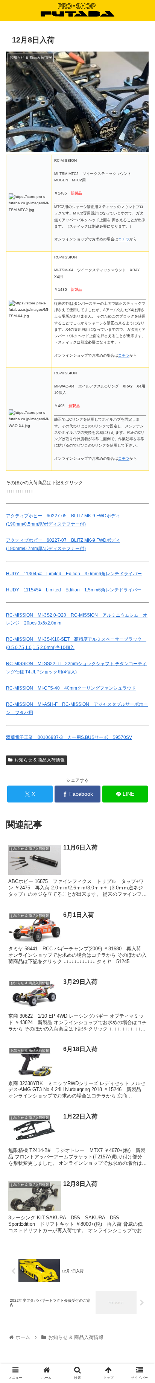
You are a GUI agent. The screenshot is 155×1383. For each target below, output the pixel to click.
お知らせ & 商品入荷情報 (39, 760)
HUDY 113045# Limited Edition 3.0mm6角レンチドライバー (74, 573)
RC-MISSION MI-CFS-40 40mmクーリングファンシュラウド (71, 688)
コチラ (123, 239)
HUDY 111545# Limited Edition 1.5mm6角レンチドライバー (73, 590)
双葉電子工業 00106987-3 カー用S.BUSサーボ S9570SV (69, 737)
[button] (139, 903)
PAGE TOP (143, 1335)
